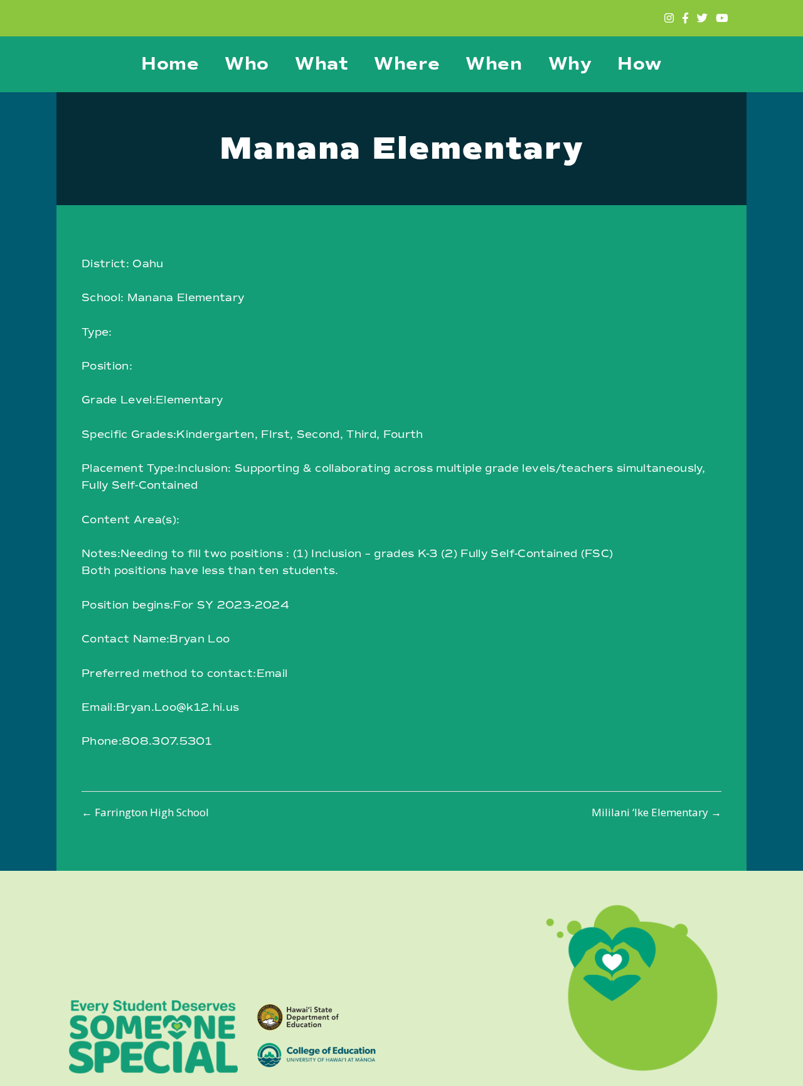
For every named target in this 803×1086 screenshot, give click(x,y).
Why (570, 64)
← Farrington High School (145, 812)
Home (170, 64)
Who (247, 64)
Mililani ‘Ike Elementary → (656, 812)
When (493, 64)
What (321, 64)
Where (407, 64)
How (639, 64)
